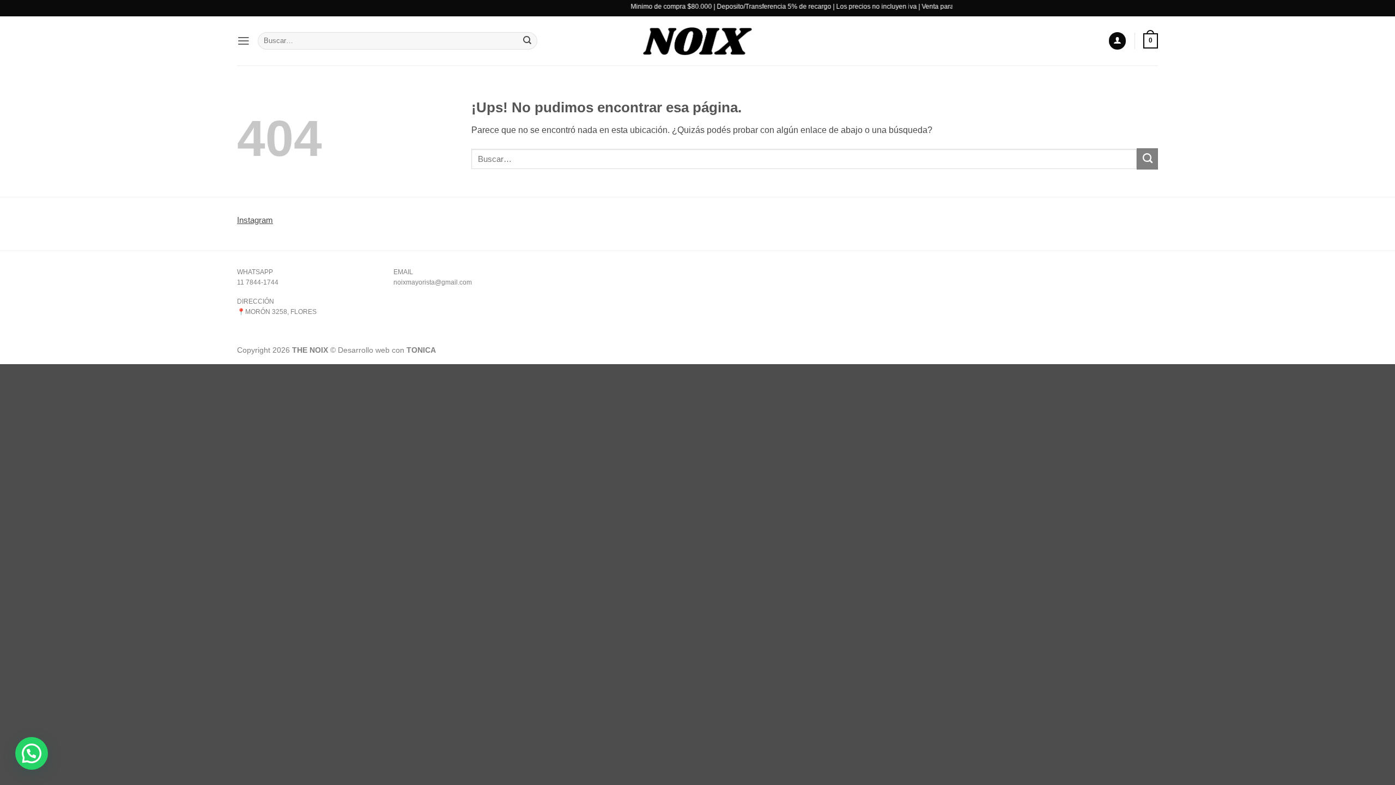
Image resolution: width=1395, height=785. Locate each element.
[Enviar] (527, 41)
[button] (243, 41)
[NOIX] (697, 41)
